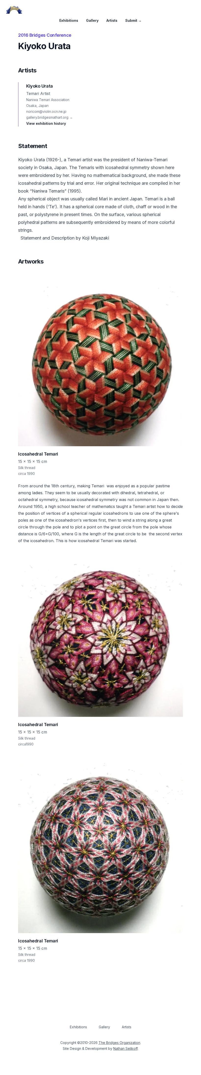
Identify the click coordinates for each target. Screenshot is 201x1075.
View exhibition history (46, 123)
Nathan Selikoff (125, 1048)
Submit (133, 20)
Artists (111, 20)
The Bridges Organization (119, 1043)
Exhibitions (68, 20)
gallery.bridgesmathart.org (49, 117)
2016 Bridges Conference (44, 35)
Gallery (92, 20)
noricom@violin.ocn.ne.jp (46, 111)
